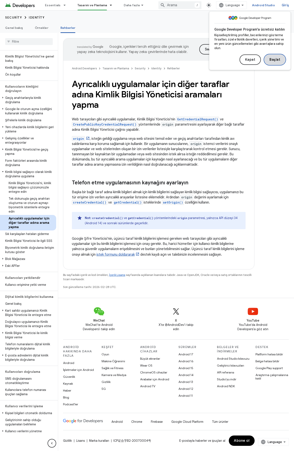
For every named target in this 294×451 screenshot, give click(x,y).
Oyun (105, 354)
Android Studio (263, 5)
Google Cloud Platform (187, 422)
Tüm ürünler (220, 422)
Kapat (250, 60)
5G (104, 389)
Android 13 (185, 382)
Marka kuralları (99, 440)
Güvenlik (69, 377)
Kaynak (68, 384)
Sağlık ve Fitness (112, 368)
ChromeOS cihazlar (153, 372)
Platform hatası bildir (269, 354)
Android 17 (185, 354)
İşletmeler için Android (78, 370)
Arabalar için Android (154, 379)
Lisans (80, 440)
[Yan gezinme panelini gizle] (52, 443)
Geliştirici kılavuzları (230, 365)
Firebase (157, 422)
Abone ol (241, 441)
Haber (67, 390)
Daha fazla (132, 5)
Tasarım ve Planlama (92, 5)
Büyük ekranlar (150, 359)
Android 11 (185, 396)
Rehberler (67, 28)
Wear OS (146, 365)
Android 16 (185, 361)
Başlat (274, 60)
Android (68, 363)
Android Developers (84, 68)
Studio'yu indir (226, 379)
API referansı (225, 372)
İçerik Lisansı (117, 275)
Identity (37, 17)
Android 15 (185, 368)
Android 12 (185, 389)
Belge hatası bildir (267, 361)
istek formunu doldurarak (115, 254)
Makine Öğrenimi (113, 361)
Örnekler (41, 28)
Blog (66, 397)
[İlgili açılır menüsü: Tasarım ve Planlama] (113, 5)
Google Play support (269, 368)
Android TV (147, 386)
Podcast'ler (70, 404)
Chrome (136, 422)
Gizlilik (106, 382)
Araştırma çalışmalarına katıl (271, 376)
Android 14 (185, 375)
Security (13, 17)
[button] (28, 100)
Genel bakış (14, 28)
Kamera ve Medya (114, 375)
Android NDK (226, 386)
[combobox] (179, 5)
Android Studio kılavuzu (233, 359)
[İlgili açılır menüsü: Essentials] (66, 5)
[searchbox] (29, 41)
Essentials (53, 5)
